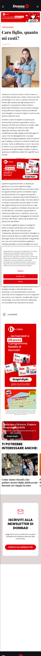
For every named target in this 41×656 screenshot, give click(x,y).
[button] (3, 6)
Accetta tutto (20, 276)
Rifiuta (20, 282)
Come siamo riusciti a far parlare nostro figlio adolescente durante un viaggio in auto (20, 482)
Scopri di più (12, 436)
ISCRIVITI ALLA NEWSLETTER (20, 547)
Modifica (20, 271)
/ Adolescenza (8, 27)
